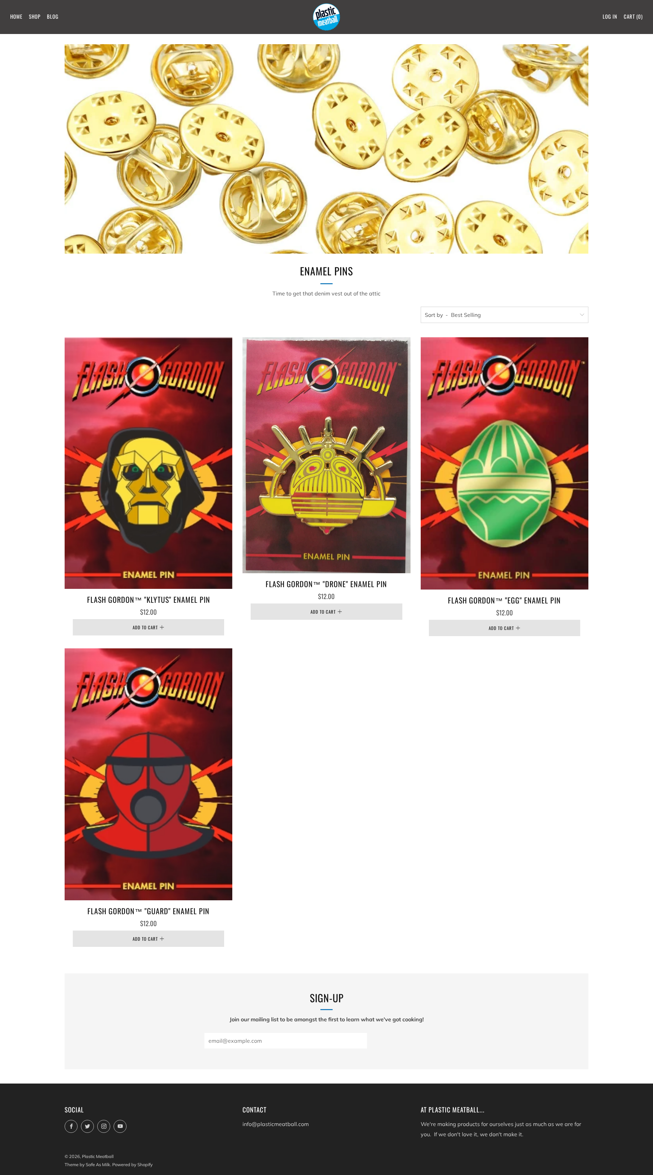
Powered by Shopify (132, 1164)
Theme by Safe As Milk (87, 1164)
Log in (610, 16)
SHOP (34, 16)
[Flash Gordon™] (148, 463)
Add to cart (145, 627)
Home (16, 16)
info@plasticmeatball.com (275, 1124)
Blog (52, 16)
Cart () (633, 16)
